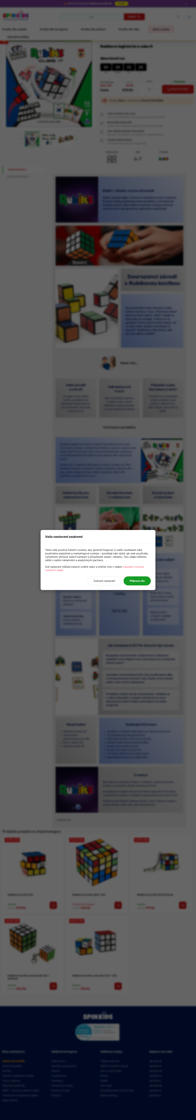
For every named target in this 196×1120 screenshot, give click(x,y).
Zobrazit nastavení (104, 580)
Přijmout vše (137, 580)
